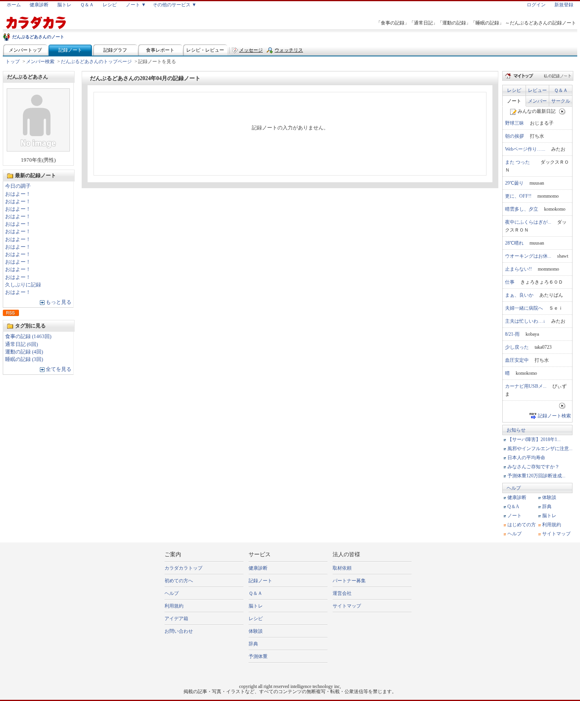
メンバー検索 (40, 61)
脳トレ (64, 4)
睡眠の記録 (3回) (24, 359)
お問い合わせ (179, 631)
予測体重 (258, 656)
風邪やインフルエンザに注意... (540, 448)
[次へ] (562, 111)
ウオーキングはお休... (528, 256)
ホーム (14, 4)
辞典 (547, 506)
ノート (514, 101)
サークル (560, 101)
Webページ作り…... (525, 149)
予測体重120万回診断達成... (536, 476)
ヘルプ (514, 488)
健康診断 (39, 4)
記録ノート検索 (554, 416)
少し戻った (517, 347)
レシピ (110, 4)
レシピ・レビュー (205, 50)
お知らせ (516, 430)
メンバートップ (25, 50)
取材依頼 (342, 568)
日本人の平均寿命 (526, 457)
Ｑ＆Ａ (87, 4)
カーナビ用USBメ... (525, 386)
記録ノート (70, 50)
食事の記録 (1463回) (28, 336)
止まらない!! (518, 269)
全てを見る (58, 369)
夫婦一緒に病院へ (524, 308)
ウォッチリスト (289, 51)
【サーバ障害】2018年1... (534, 439)
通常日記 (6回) (21, 344)
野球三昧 (514, 123)
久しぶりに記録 (23, 285)
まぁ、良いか (519, 295)
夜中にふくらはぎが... (528, 222)
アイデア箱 (176, 618)
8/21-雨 (512, 334)
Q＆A (513, 506)
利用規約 (551, 524)
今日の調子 (18, 186)
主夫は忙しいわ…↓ (525, 321)
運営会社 (342, 593)
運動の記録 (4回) (24, 352)
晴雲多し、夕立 (521, 209)
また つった (520, 162)
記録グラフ (115, 50)
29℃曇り (514, 183)
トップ (13, 61)
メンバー (537, 101)
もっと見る (58, 302)
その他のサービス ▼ (174, 4)
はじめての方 (521, 524)
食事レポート (160, 50)
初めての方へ (179, 580)
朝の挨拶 (514, 136)
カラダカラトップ (183, 568)
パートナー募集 (349, 580)
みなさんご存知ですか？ (533, 466)
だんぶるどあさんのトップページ (96, 61)
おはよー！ (18, 194)
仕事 (510, 282)
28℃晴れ (514, 243)
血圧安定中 (517, 360)
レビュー (537, 90)
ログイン (536, 4)
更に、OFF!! (518, 196)
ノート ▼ (136, 4)
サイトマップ (556, 533)
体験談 (549, 497)
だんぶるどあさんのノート (38, 36)
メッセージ (251, 50)
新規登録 (563, 4)
